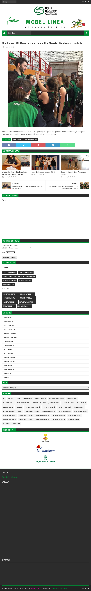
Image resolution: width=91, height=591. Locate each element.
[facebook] (88, 2)
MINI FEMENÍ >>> (8, 284)
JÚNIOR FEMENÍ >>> (26, 273)
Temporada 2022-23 (25, 419)
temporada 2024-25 (58, 419)
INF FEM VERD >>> (25, 281)
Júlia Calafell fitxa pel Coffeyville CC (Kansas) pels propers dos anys (14, 173)
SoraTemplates (36, 588)
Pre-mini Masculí (10, 361)
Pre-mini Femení (10, 357)
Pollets (19, 407)
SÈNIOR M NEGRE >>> (10, 294)
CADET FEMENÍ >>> (9, 277)
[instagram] (83, 2)
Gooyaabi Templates (60, 588)
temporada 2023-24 (42, 419)
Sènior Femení (9, 365)
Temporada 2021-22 (9, 419)
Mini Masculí (9, 353)
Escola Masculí (9, 329)
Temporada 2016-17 (9, 415)
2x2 (4, 399)
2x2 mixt (11, 399)
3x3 (18, 399)
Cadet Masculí (9, 321)
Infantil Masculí (10, 337)
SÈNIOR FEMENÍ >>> (10, 273)
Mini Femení (17, 139)
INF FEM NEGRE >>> (9, 281)
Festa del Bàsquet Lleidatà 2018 (43, 172)
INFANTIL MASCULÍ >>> (27, 302)
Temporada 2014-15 (64, 411)
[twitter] (86, 2)
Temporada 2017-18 (30, 139)
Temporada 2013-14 (48, 411)
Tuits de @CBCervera (9, 477)
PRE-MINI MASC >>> (24, 306)
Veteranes (7, 373)
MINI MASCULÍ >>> (9, 306)
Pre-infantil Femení (32, 407)
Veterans (7, 377)
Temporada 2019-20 (58, 415)
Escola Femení (9, 325)
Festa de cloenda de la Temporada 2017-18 (73, 173)
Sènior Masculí (9, 369)
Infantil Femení (10, 333)
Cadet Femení (8, 317)
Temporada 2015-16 (80, 411)
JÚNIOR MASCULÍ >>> (27, 298)
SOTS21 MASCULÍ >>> (10, 298)
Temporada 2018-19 (42, 415)
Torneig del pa (73, 419)
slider (20, 411)
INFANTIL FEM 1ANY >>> (26, 277)
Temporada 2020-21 (74, 415)
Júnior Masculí (9, 345)
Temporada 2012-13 (32, 411)
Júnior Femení (9, 341)
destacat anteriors (56, 399)
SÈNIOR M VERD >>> (27, 294)
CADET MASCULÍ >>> (10, 302)
